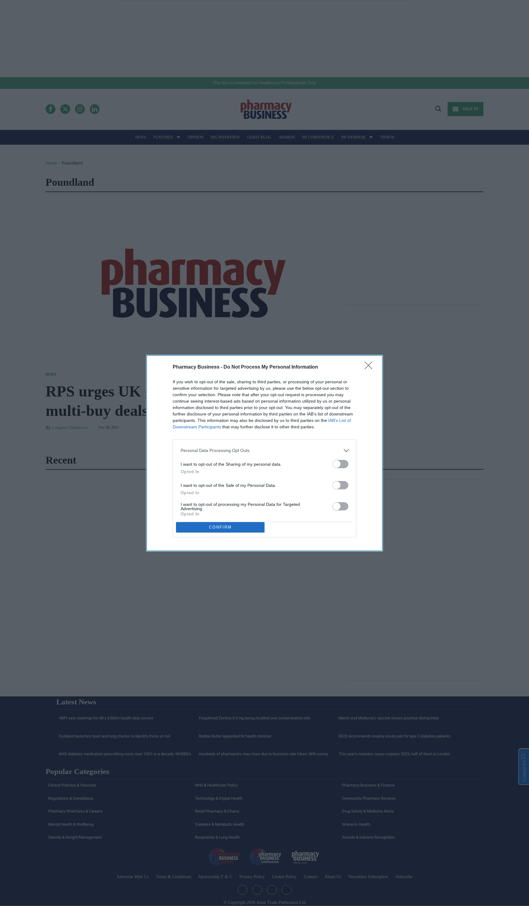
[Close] (370, 367)
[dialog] (264, 453)
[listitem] (264, 450)
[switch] (340, 464)
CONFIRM (220, 527)
